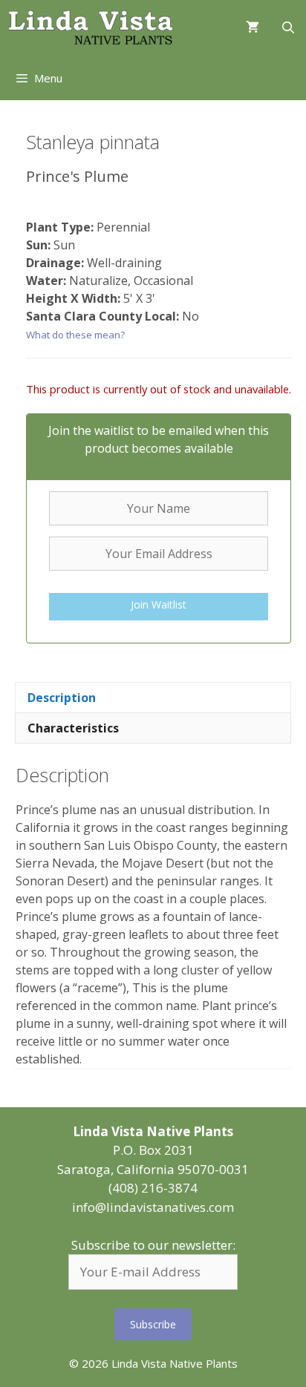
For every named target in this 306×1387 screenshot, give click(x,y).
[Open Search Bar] (288, 28)
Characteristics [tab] (73, 728)
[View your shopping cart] (252, 28)
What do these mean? (75, 334)
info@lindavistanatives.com (153, 1207)
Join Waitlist (158, 604)
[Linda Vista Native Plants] (90, 28)
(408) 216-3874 (153, 1187)
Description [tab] (61, 697)
